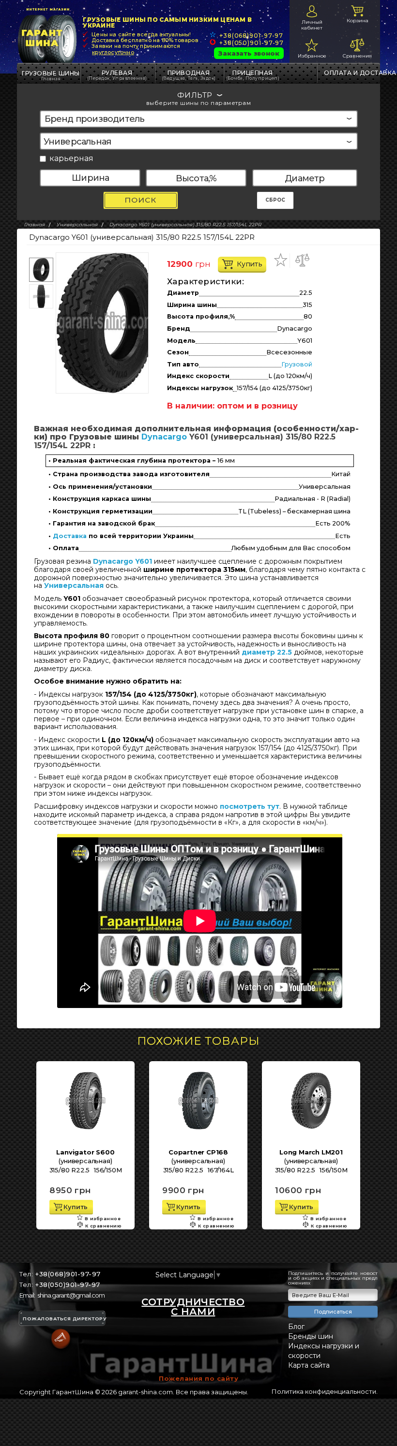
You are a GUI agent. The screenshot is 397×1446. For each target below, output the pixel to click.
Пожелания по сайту (198, 1378)
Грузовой (296, 364)
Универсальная (74, 585)
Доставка (70, 536)
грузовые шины (51, 73)
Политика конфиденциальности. (325, 1391)
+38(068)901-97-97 (251, 35)
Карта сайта (309, 1365)
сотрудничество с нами (192, 1306)
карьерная (71, 159)
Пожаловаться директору (65, 1318)
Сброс (275, 200)
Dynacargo (164, 436)
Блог (296, 1326)
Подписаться (333, 1311)
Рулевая (117, 75)
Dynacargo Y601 (122, 561)
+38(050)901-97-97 (251, 42)
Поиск (140, 199)
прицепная (253, 75)
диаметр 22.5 (267, 652)
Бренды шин (310, 1336)
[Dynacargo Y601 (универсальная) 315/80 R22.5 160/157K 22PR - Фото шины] (105, 323)
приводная (189, 75)
